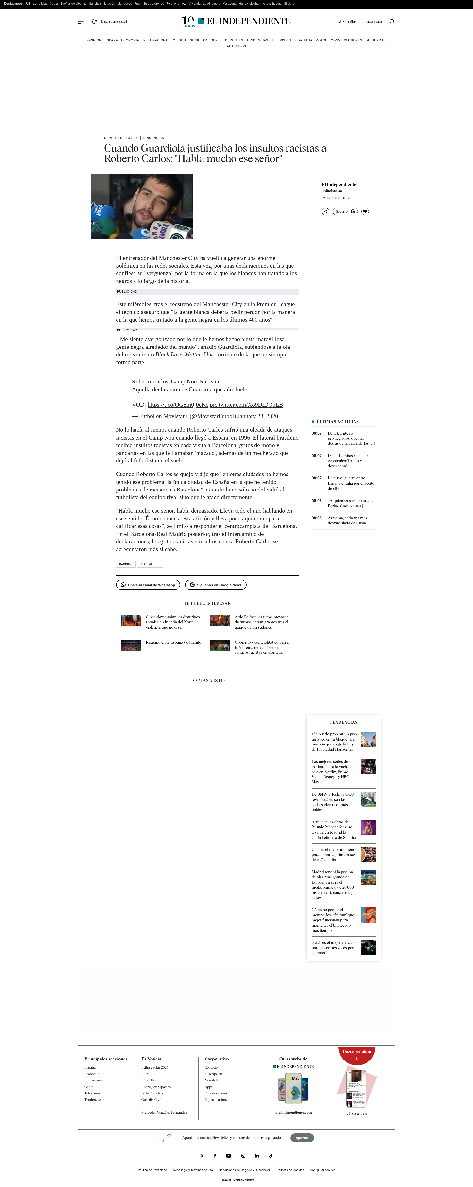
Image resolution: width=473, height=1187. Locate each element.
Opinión (94, 40)
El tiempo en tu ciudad (114, 21)
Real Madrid (150, 564)
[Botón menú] (81, 22)
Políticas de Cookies (290, 1170)
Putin (137, 3)
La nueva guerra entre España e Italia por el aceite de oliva (351, 483)
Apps (209, 1087)
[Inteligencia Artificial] (293, 1103)
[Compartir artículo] (325, 211)
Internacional (156, 40)
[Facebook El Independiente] (215, 1156)
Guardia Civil (151, 1100)
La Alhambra (211, 3)
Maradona (229, 3)
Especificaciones (217, 1100)
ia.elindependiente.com (293, 1112)
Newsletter (213, 1080)
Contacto (211, 1067)
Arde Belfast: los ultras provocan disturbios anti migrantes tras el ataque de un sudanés (262, 622)
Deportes (234, 40)
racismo (126, 564)
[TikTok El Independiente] (271, 1157)
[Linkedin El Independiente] (257, 1156)
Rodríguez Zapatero (156, 1087)
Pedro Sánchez (152, 1093)
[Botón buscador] (392, 21)
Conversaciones (346, 40)
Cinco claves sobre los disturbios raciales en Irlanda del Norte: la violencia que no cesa (173, 622)
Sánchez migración (102, 3)
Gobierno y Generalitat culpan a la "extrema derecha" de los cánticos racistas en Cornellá (262, 647)
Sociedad (198, 40)
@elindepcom (332, 190)
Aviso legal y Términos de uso (193, 1170)
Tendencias (257, 40)
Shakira (289, 3)
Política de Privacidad (152, 1170)
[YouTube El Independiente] (229, 1156)
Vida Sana (303, 40)
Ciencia (180, 40)
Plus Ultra (148, 1080)
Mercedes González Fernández (164, 1112)
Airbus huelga (272, 3)
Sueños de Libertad (73, 3)
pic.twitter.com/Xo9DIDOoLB (246, 404)
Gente (216, 40)
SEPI (145, 1074)
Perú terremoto (176, 3)
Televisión (281, 40)
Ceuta (54, 3)
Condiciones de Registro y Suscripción (245, 1170)
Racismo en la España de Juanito (173, 642)
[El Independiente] (236, 21)
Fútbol (132, 137)
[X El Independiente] (202, 1156)
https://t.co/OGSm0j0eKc (178, 404)
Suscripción (213, 1074)
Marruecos (125, 3)
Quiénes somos (216, 1093)
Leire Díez (149, 1106)
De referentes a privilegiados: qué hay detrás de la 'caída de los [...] (351, 438)
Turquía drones (154, 3)
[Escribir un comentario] (365, 211)
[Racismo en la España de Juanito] (131, 647)
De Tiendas (376, 40)
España (111, 40)
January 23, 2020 (257, 416)
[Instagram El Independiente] (243, 1156)
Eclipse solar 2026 (155, 1067)
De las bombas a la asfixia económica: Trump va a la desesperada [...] (350, 460)
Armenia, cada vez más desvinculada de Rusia (347, 520)
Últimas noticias (36, 3)
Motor (322, 40)
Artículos (236, 46)
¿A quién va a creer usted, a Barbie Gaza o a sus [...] (351, 503)
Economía (130, 40)
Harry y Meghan (249, 3)
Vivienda (195, 3)
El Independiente (339, 184)
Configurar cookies (322, 1170)
